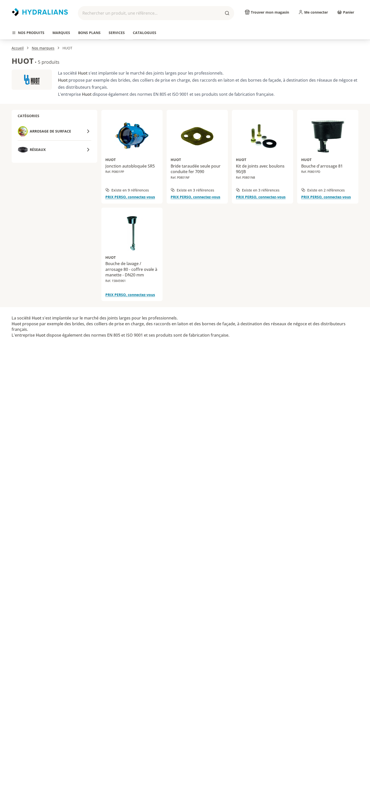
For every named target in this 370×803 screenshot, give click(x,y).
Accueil (18, 48)
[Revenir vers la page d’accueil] (40, 12)
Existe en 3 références (195, 190)
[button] (156, 13)
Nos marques (43, 48)
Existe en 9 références (130, 190)
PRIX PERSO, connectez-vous (130, 197)
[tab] (28, 33)
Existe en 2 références (326, 190)
